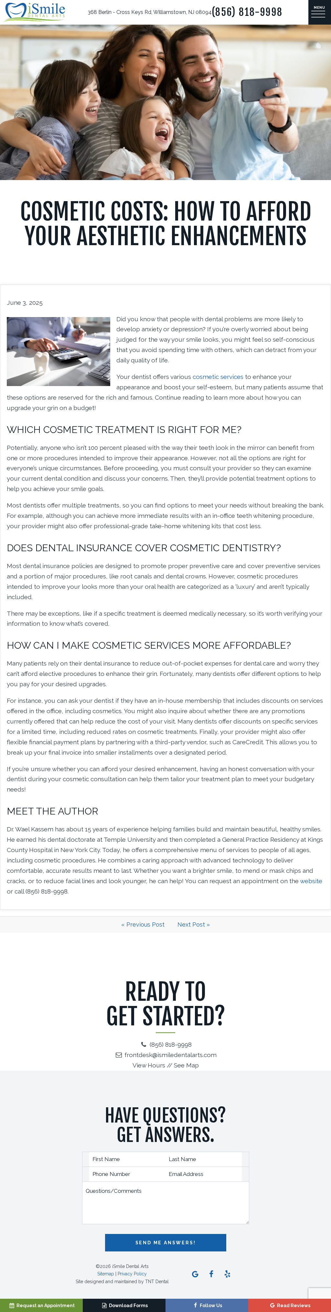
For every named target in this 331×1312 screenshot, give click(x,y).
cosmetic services (218, 376)
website (311, 880)
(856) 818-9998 (247, 12)
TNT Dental (157, 1281)
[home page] (34, 12)
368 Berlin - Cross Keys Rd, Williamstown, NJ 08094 (150, 12)
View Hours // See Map (166, 1065)
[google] (195, 1274)
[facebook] (211, 1274)
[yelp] (227, 1274)
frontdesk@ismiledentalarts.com (170, 1054)
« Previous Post (143, 924)
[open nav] (319, 12)
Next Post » (193, 924)
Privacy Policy (132, 1273)
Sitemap (105, 1273)
